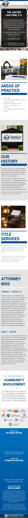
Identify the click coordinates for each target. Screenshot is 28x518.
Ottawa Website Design (12, 516)
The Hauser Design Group (15, 515)
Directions (21, 43)
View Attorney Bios (14, 36)
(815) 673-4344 (13, 45)
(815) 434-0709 (12, 43)
